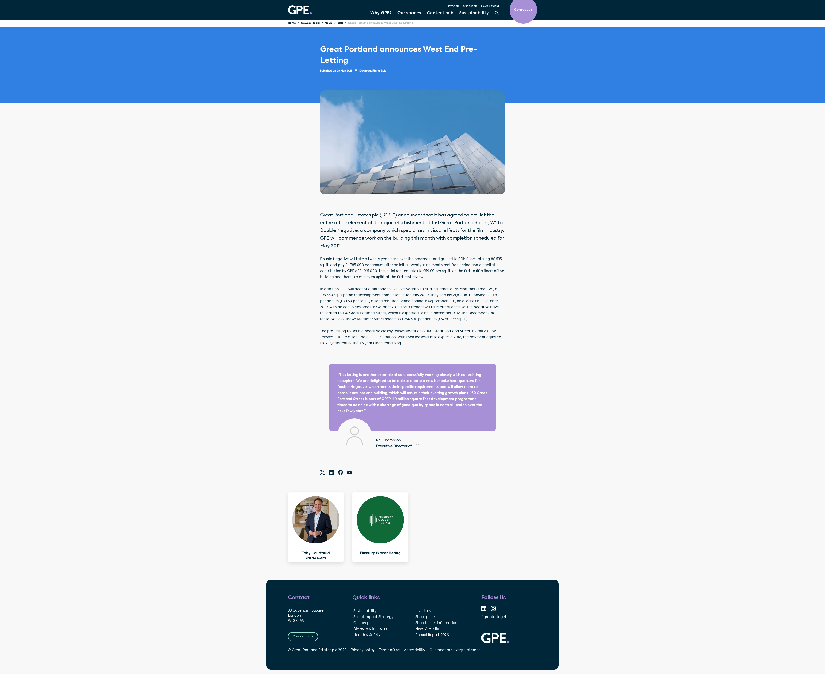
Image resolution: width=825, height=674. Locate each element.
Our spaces (409, 13)
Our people (470, 6)
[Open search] (497, 13)
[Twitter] (322, 472)
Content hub (440, 13)
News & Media (490, 6)
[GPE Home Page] (300, 9)
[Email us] (349, 472)
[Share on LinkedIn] (483, 608)
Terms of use (389, 650)
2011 (340, 23)
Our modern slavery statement (455, 650)
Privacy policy (363, 650)
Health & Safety (366, 635)
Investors (453, 6)
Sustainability (474, 13)
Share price (425, 617)
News (328, 23)
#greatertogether (496, 617)
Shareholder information (436, 623)
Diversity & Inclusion (370, 629)
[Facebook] (340, 472)
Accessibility (414, 650)
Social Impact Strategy (373, 617)
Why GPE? (381, 13)
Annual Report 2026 (432, 635)
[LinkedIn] (331, 472)
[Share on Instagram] (493, 608)
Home (292, 23)
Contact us (301, 636)
